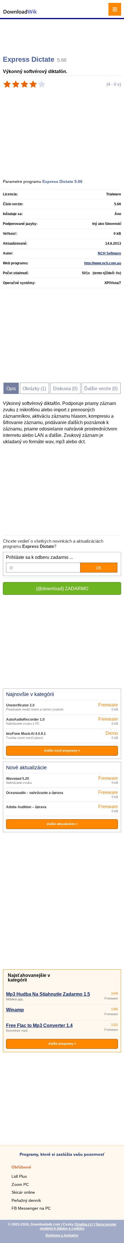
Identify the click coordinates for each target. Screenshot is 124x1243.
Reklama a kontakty (62, 1235)
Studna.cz (84, 1224)
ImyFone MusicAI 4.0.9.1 (26, 734)
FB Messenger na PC (31, 1208)
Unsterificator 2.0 (20, 705)
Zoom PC (20, 1184)
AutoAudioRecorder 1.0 (25, 719)
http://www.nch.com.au (102, 263)
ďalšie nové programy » (62, 750)
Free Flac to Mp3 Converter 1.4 (39, 1025)
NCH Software (109, 253)
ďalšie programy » (62, 1043)
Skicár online (23, 1192)
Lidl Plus (19, 1176)
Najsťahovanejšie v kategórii (29, 977)
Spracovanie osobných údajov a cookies (78, 1226)
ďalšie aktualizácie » (62, 824)
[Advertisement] (62, 34)
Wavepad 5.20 (17, 779)
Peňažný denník (26, 1200)
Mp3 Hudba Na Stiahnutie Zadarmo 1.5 (48, 994)
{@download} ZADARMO (62, 588)
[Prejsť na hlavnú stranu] (20, 14)
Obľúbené (21, 1167)
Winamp (15, 1009)
